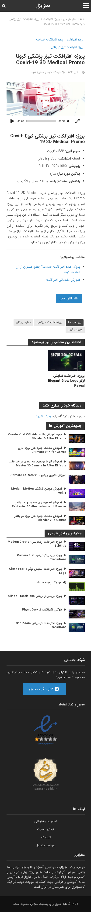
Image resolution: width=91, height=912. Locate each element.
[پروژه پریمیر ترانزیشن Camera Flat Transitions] (77, 559)
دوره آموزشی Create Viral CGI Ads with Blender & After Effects (37, 437)
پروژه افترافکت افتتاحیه (49, 40)
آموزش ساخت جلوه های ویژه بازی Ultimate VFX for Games (42, 450)
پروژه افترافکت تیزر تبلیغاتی (67, 47)
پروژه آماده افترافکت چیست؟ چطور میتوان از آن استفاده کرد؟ (48, 269)
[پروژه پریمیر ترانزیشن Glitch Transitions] (77, 600)
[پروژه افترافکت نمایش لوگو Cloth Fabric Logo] (77, 573)
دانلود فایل (67, 298)
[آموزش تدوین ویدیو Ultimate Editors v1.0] (77, 479)
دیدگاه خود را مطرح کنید (45, 72)
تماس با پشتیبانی (45, 821)
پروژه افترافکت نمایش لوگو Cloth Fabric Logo (37, 571)
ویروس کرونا (75, 329)
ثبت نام (46, 837)
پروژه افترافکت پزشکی (49, 322)
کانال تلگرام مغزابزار (42, 689)
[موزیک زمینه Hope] (77, 586)
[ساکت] (69, 121)
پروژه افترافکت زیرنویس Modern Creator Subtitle (37, 544)
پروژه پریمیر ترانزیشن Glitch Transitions (35, 596)
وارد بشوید (43, 416)
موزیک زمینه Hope (49, 583)
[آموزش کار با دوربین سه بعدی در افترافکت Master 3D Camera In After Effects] (77, 466)
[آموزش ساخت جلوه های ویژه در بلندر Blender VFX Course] (77, 520)
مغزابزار (43, 6)
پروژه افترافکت (51, 19)
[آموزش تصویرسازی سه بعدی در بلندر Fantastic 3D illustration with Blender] (77, 506)
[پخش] (12, 121)
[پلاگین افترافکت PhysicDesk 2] (77, 614)
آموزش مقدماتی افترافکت (63, 279)
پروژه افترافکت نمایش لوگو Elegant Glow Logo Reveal (66, 381)
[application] (46, 104)
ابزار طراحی (69, 19)
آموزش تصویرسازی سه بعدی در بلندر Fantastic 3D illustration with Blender (39, 505)
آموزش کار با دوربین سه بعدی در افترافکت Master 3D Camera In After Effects (37, 464)
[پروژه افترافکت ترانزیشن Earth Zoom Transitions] (77, 627)
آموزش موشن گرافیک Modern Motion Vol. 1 (38, 491)
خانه (82, 19)
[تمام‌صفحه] (77, 121)
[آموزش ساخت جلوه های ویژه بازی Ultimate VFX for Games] (77, 452)
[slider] (41, 121)
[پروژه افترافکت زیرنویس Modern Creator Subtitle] (77, 546)
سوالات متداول (45, 845)
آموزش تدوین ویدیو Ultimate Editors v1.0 (38, 475)
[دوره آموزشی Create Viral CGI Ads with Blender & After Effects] (77, 438)
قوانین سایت (45, 829)
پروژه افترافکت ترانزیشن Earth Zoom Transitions (40, 625)
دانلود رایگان (23, 322)
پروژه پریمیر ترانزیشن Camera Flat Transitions (41, 558)
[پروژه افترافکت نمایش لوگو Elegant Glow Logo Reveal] (66, 360)
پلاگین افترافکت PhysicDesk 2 (42, 610)
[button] (45, 103)
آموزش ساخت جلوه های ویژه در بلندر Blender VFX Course (40, 518)
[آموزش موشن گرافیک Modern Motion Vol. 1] (77, 493)
